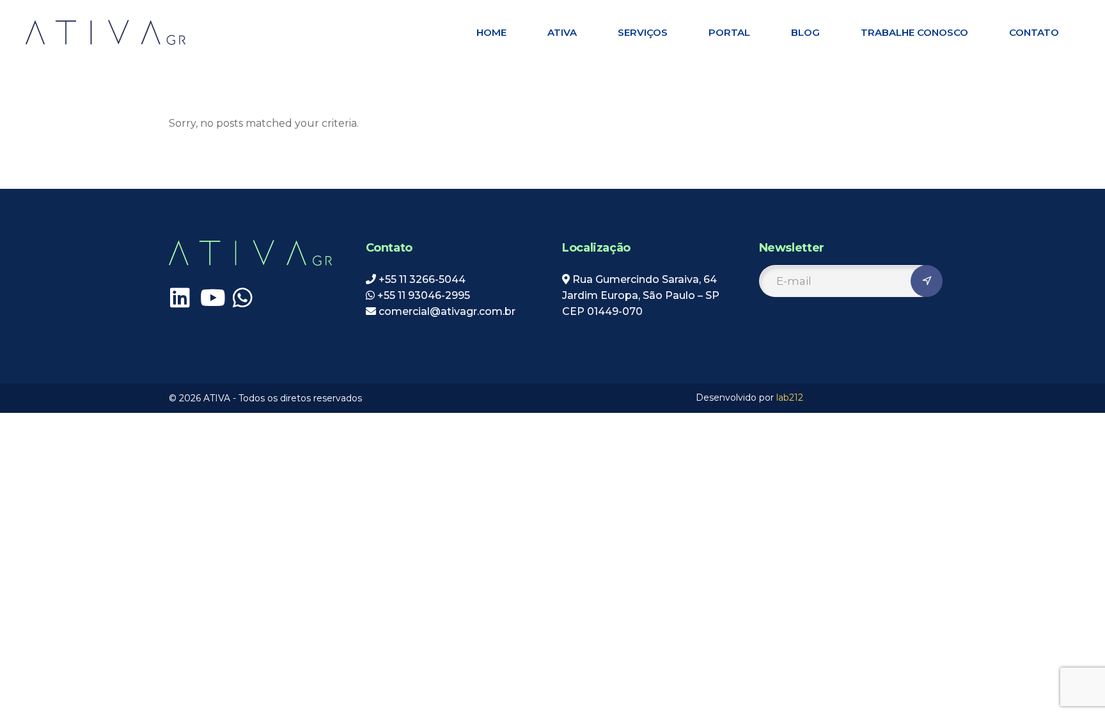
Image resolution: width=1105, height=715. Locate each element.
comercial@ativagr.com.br (445, 311)
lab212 (789, 397)
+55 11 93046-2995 (423, 295)
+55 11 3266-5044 (422, 279)
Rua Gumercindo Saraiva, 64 (644, 279)
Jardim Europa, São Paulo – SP (640, 295)
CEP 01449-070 (602, 311)
